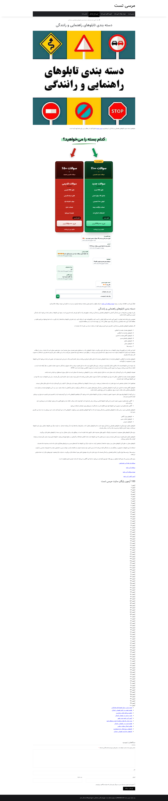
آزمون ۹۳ (132, 690)
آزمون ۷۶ (132, 652)
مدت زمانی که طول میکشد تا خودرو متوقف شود (119, 721)
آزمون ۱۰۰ (132, 705)
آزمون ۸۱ (132, 663)
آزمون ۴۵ (132, 583)
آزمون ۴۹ (132, 592)
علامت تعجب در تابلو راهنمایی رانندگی (122, 710)
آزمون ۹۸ (132, 701)
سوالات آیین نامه (130, 468)
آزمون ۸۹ (132, 681)
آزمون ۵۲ (132, 599)
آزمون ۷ (133, 499)
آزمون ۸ (133, 501)
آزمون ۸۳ (132, 668)
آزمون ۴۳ (132, 579)
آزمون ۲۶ (132, 541)
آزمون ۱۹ (132, 525)
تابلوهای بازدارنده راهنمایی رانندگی (123, 732)
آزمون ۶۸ (132, 634)
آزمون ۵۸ (132, 612)
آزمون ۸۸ (132, 679)
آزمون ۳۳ (132, 557)
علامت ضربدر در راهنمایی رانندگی (123, 724)
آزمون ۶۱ (132, 619)
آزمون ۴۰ (132, 572)
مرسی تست (131, 14)
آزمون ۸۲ (132, 665)
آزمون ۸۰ (132, 661)
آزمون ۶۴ (132, 625)
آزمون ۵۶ (132, 608)
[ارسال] (57, 296)
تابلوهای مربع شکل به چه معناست (122, 729)
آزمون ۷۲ (132, 643)
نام (134, 770)
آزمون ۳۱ (132, 552)
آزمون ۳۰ (132, 550)
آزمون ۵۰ (132, 594)
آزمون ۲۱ (132, 530)
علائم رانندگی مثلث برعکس (125, 726)
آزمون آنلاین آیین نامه (129, 476)
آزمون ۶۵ (132, 628)
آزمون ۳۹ (132, 570)
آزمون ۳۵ (132, 561)
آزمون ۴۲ (132, 576)
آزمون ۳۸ (132, 568)
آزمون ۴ (133, 492)
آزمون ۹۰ (132, 683)
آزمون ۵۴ (132, 603)
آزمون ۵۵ (132, 605)
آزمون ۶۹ (132, 637)
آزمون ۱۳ (132, 512)
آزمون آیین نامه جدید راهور (125, 718)
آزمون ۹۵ (132, 694)
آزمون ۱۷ (132, 521)
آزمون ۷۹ (132, 659)
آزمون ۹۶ (132, 697)
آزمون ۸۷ (132, 677)
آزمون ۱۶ (132, 519)
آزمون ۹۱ (132, 685)
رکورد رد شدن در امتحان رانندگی (123, 716)
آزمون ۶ (133, 496)
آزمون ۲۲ (132, 532)
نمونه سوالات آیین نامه (120, 14)
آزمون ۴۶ (132, 585)
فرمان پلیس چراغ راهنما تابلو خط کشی (121, 708)
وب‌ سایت (79, 777)
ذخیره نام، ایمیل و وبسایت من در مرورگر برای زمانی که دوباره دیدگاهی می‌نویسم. (115, 784)
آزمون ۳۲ (132, 554)
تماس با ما (84, 14)
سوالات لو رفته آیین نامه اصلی (127, 463)
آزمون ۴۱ (132, 574)
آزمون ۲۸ (132, 545)
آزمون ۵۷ (132, 610)
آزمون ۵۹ (132, 614)
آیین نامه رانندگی (94, 14)
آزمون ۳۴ (132, 559)
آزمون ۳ (133, 490)
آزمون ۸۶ (132, 674)
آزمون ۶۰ (132, 616)
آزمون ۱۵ (132, 516)
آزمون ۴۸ (132, 590)
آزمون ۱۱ (133, 508)
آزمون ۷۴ (132, 648)
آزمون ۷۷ (132, 654)
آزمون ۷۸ (132, 656)
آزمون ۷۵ (132, 650)
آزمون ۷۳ (132, 645)
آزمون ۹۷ (132, 699)
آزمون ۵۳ (132, 601)
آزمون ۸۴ (132, 670)
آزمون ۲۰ (132, 528)
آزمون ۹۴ (132, 692)
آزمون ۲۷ (132, 543)
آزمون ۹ (133, 503)
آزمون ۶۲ (132, 621)
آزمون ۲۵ (132, 539)
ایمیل (134, 777)
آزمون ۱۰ (132, 505)
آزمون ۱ (133, 485)
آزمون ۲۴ (132, 536)
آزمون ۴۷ (132, 588)
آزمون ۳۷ (132, 565)
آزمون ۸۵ (132, 672)
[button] (98, 223)
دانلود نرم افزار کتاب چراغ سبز (124, 713)
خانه (98, 20)
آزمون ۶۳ (132, 623)
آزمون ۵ (133, 494)
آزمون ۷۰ (132, 639)
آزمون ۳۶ (132, 563)
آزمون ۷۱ (132, 641)
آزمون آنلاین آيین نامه (106, 14)
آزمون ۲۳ (132, 534)
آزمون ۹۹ (132, 703)
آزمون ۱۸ (132, 523)
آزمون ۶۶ (132, 630)
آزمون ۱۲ (132, 510)
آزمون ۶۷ (132, 632)
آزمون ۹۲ (132, 688)
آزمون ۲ (133, 488)
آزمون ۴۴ (132, 581)
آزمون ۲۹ (132, 548)
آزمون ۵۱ (132, 597)
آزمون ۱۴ (132, 514)
